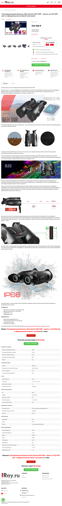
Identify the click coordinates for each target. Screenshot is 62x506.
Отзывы (13, 83)
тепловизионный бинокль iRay (33, 326)
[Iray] (10, 476)
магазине (47, 326)
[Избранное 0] (51, 2)
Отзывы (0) (8, 19)
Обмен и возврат (45, 477)
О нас (23, 475)
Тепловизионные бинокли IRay (10, 10)
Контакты (24, 477)
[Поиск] (55, 2)
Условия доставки (45, 475)
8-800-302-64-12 (43, 61)
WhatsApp (41, 340)
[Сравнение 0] (47, 2)
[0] (59, 2)
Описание (5, 83)
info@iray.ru (24, 497)
